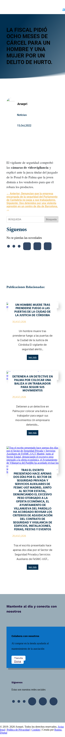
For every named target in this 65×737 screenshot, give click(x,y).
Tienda (18, 658)
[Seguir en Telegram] (48, 246)
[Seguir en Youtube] (27, 246)
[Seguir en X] (13, 246)
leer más (32, 357)
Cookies (36, 729)
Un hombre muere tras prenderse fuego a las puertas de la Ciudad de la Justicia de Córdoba (32, 310)
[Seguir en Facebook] (8, 246)
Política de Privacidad (18, 729)
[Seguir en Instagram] (19, 246)
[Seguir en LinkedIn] (37, 246)
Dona (17, 661)
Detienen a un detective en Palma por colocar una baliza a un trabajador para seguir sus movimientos (32, 383)
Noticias (22, 115)
